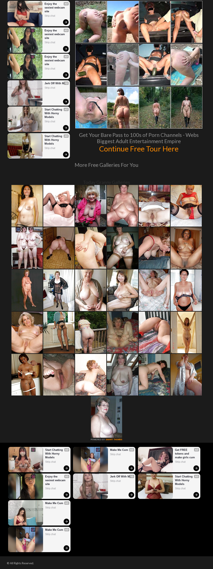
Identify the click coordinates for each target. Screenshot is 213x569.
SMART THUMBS (114, 439)
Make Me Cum (119, 449)
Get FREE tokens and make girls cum (185, 453)
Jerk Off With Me (55, 83)
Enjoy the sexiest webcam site (55, 7)
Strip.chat (50, 15)
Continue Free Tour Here (138, 148)
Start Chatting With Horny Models (54, 113)
